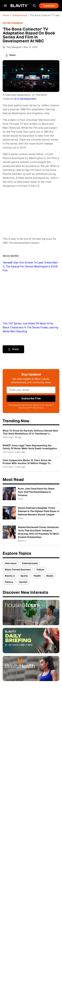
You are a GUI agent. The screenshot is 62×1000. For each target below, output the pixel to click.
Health (37, 575)
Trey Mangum (13, 47)
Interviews (11, 563)
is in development (25, 98)
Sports (24, 575)
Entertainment (19, 15)
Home (6, 15)
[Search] (34, 5)
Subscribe (49, 5)
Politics (9, 582)
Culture (40, 569)
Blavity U (10, 575)
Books (49, 575)
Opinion (23, 582)
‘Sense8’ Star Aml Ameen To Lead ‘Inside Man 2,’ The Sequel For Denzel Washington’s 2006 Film (30, 266)
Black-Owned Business (18, 569)
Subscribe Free (31, 398)
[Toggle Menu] (5, 6)
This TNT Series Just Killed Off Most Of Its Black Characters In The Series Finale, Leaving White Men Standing (30, 327)
